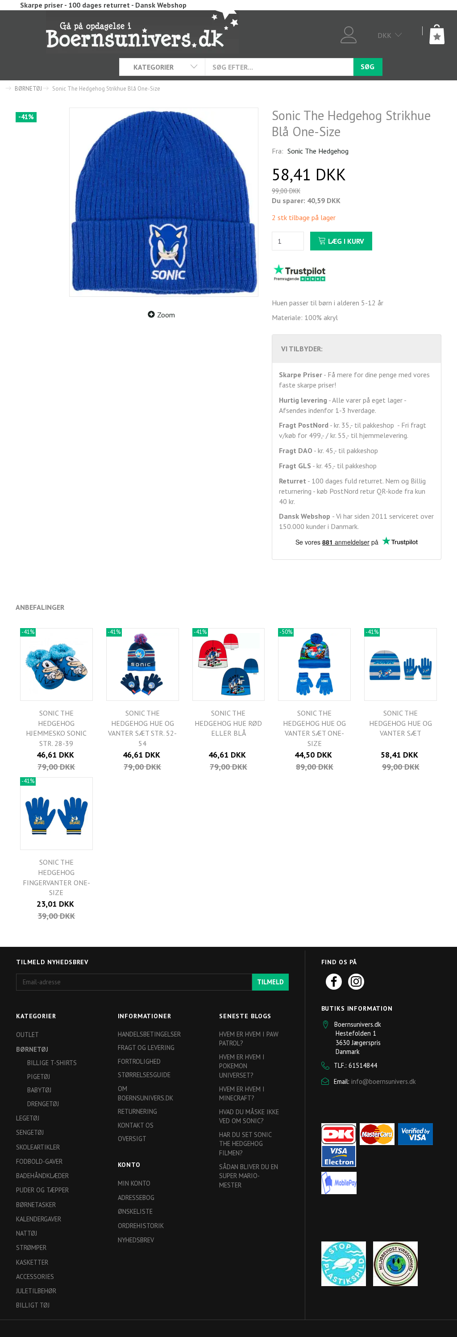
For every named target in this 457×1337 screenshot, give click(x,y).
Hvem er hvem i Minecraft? (242, 1094)
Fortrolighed (139, 1061)
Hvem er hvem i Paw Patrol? (248, 1039)
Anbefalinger (40, 607)
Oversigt (132, 1138)
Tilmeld (270, 982)
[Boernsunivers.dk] (142, 31)
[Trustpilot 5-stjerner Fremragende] (299, 272)
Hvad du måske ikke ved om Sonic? (249, 1116)
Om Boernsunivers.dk (145, 1093)
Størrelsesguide (144, 1074)
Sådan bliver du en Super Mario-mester (248, 1175)
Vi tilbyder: (302, 348)
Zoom (166, 314)
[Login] (348, 33)
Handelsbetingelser (149, 1034)
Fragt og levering (146, 1047)
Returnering (137, 1111)
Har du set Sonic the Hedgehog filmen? (245, 1143)
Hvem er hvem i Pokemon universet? (242, 1066)
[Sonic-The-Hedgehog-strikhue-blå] (163, 202)
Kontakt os (136, 1125)
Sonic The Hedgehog (318, 150)
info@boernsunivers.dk (383, 1081)
